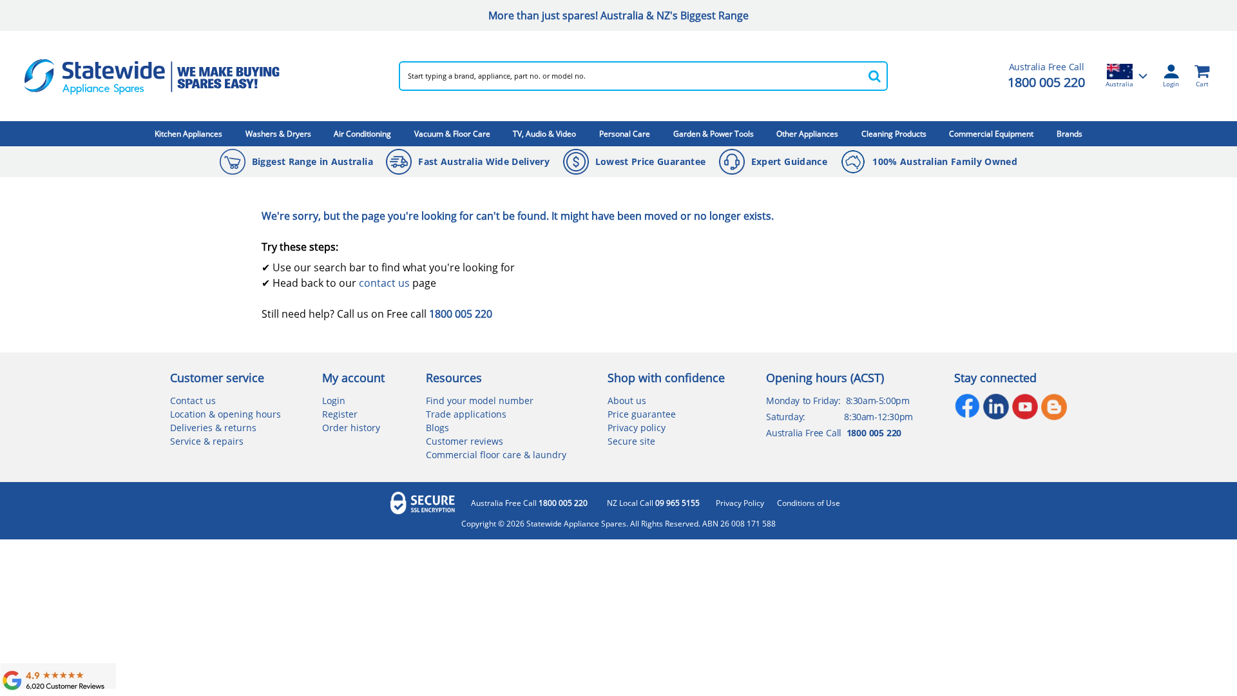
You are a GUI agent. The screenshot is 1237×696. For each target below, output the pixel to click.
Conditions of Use (808, 503)
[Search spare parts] (875, 76)
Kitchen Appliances (188, 133)
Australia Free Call (529, 503)
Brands (1069, 133)
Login (333, 400)
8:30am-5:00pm (878, 400)
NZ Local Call (653, 503)
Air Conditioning (362, 133)
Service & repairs (207, 441)
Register (340, 414)
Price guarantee (642, 414)
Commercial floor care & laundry (496, 455)
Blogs (437, 427)
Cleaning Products (893, 133)
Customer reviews (464, 441)
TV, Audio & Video (544, 133)
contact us (384, 283)
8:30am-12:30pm (878, 417)
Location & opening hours (225, 414)
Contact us (193, 400)
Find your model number (479, 400)
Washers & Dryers (278, 133)
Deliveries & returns (213, 427)
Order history (351, 427)
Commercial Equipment (991, 133)
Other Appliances (807, 133)
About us (627, 400)
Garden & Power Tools (713, 133)
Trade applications (466, 414)
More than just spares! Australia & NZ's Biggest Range (618, 15)
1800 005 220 (1046, 82)
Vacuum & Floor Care (452, 133)
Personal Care (624, 133)
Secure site (631, 441)
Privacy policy (637, 427)
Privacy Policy (740, 503)
